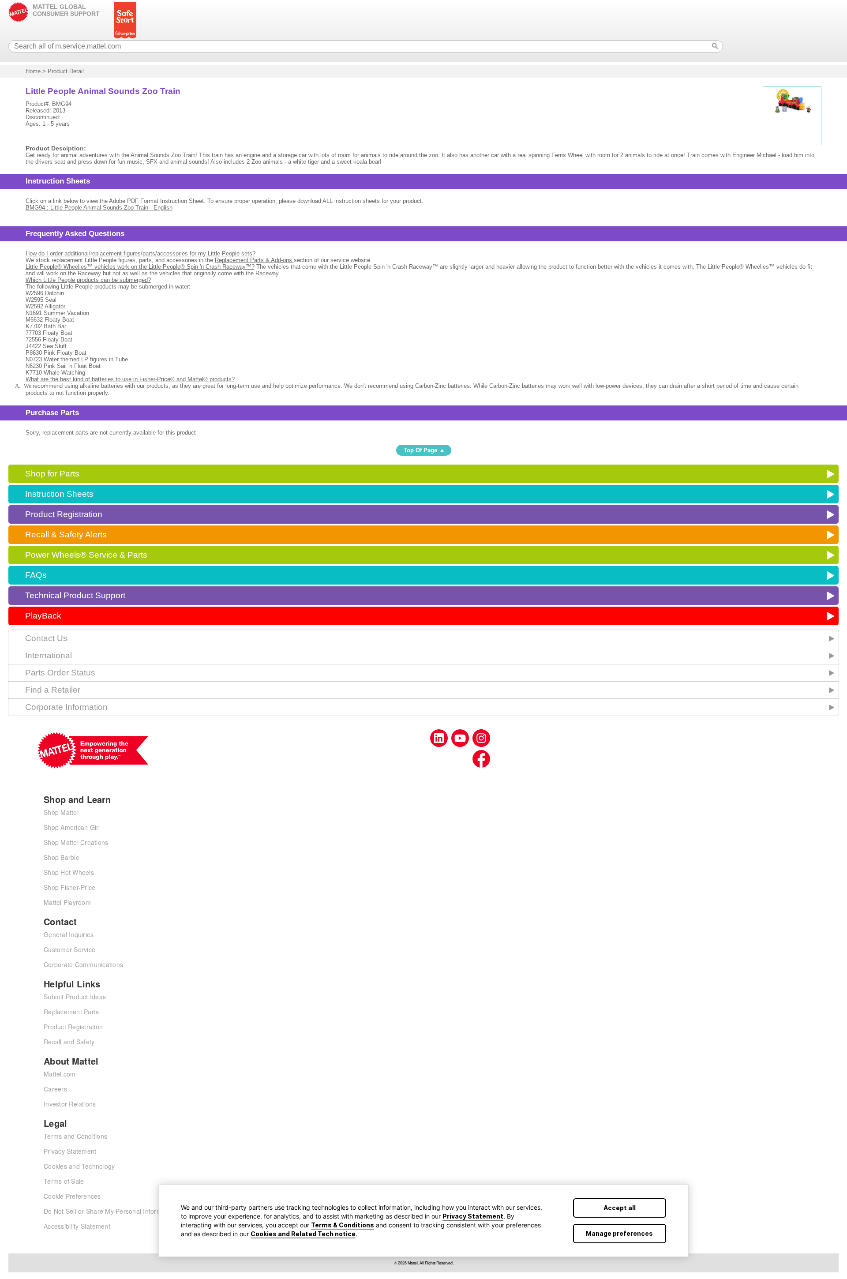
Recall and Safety (69, 1041)
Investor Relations (70, 1103)
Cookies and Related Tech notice (303, 1234)
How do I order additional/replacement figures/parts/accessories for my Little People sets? (140, 253)
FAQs (36, 575)
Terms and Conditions (75, 1136)
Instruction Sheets (59, 494)
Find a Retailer (52, 689)
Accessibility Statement (77, 1226)
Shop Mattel (61, 812)
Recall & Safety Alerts (66, 534)
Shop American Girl (72, 827)
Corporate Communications (83, 964)
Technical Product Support (75, 595)
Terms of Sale (64, 1181)
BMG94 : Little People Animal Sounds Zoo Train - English (99, 207)
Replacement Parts (71, 1011)
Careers (55, 1088)
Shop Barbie (61, 857)
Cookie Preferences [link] (72, 1196)
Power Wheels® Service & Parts (86, 554)
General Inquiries (69, 934)
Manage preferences (619, 1233)
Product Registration (63, 514)
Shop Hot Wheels (69, 872)
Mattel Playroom (67, 902)
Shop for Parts (52, 473)
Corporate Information (66, 707)
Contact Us (46, 638)
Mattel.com (60, 1073)
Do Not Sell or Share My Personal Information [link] (110, 1211)
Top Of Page (420, 450)
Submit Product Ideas (75, 996)
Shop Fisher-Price (69, 887)
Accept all (619, 1207)
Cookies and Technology (79, 1166)
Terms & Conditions (342, 1225)
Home (33, 71)
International (48, 655)
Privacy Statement (472, 1216)
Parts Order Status (60, 672)
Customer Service (69, 949)
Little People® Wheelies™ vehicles (140, 266)
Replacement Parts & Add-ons (254, 260)
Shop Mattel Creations (76, 842)
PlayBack (43, 615)
